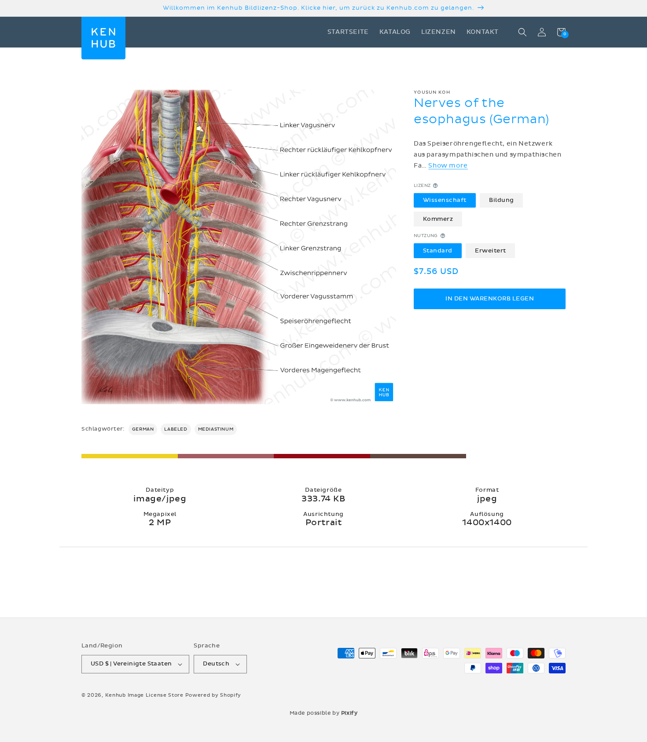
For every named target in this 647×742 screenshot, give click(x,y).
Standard (437, 250)
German (143, 429)
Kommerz (438, 218)
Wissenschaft (445, 200)
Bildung (501, 200)
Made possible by (324, 713)
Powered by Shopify (213, 695)
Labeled (175, 429)
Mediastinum (216, 429)
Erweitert (490, 250)
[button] (522, 32)
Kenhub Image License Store (144, 695)
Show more (447, 165)
